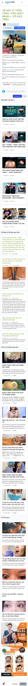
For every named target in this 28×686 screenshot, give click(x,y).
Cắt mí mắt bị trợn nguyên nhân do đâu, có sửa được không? (13, 615)
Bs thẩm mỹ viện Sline (13, 24)
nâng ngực (11, 69)
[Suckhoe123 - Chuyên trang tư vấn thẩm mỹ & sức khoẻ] (9, 2)
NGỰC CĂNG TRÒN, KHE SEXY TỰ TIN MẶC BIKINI (13, 394)
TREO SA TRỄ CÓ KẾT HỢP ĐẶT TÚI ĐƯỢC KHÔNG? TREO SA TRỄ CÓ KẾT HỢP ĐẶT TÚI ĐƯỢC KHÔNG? (14, 120)
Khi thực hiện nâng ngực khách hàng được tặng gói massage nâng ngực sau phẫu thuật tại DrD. (13, 449)
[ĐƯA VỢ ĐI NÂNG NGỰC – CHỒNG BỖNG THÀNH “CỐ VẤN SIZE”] (14, 213)
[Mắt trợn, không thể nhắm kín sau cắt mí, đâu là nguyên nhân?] (14, 574)
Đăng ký (23, 684)
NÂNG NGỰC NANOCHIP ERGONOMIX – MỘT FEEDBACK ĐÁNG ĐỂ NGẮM (13, 197)
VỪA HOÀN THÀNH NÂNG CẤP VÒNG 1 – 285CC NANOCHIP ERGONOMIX (12, 171)
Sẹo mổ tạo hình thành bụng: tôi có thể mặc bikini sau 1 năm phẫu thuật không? (13, 261)
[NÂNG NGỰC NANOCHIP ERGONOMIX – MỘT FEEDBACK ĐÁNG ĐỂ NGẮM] (14, 188)
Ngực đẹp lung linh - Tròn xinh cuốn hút (13, 421)
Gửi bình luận (17, 96)
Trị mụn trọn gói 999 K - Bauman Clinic (12, 595)
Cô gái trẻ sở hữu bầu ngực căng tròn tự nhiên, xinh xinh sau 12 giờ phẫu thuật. (13, 503)
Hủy (24, 96)
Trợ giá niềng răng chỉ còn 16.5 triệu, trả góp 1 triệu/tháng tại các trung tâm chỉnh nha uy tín (14, 560)
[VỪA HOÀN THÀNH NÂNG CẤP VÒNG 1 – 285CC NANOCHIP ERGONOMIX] (14, 162)
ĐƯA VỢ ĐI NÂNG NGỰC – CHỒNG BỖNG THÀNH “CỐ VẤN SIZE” (13, 223)
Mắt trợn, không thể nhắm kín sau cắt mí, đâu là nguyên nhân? (13, 583)
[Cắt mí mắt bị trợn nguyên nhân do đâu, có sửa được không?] (14, 606)
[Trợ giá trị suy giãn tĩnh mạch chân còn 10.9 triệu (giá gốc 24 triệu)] (14, 527)
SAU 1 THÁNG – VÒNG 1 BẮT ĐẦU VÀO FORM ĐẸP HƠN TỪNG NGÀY (14, 146)
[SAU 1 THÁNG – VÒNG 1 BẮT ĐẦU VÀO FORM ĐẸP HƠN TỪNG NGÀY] (14, 137)
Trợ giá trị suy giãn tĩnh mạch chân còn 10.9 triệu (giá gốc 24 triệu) (13, 536)
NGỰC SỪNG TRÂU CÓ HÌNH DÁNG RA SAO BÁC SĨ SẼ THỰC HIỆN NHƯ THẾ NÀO (13, 476)
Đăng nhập (15, 684)
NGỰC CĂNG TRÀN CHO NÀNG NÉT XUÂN (13, 366)
